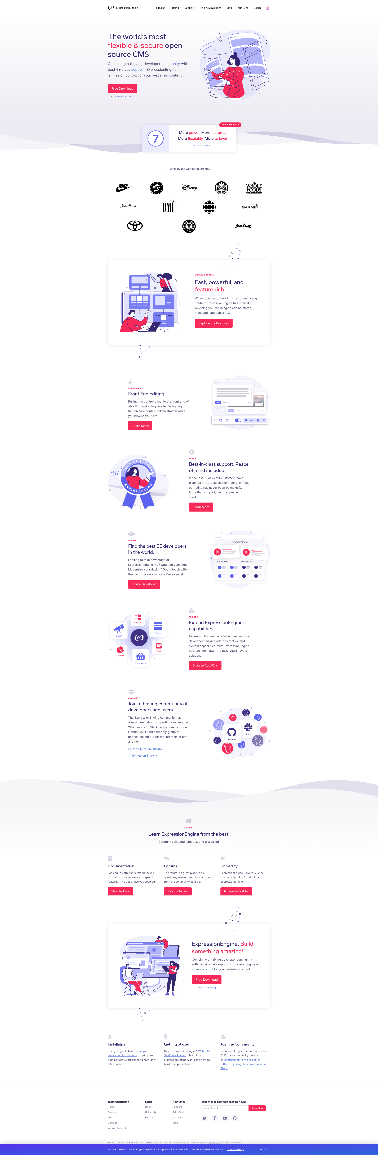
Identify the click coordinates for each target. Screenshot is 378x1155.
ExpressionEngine (127, 7)
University (150, 1112)
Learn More (140, 426)
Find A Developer (210, 7)
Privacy (111, 1142)
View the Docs (120, 891)
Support (189, 7)
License (148, 1142)
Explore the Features (122, 96)
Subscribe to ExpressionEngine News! (224, 1101)
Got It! (263, 1149)
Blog (229, 7)
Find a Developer (144, 584)
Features (160, 7)
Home (111, 1106)
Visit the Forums (178, 891)
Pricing (175, 7)
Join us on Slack (142, 755)
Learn (257, 7)
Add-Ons (242, 7)
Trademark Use (134, 1142)
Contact (112, 1122)
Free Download (122, 88)
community (171, 64)
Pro (110, 1117)
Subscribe (257, 1108)
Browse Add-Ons (205, 665)
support (138, 69)
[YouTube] (225, 1118)
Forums (149, 1117)
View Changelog (207, 987)
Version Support (117, 1128)
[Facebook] (215, 1118)
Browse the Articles (236, 891)
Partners (177, 1117)
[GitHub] (235, 1118)
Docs (148, 1106)
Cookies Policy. (235, 1149)
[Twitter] (205, 1118)
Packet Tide (214, 1142)
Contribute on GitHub (147, 749)
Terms (121, 1142)
